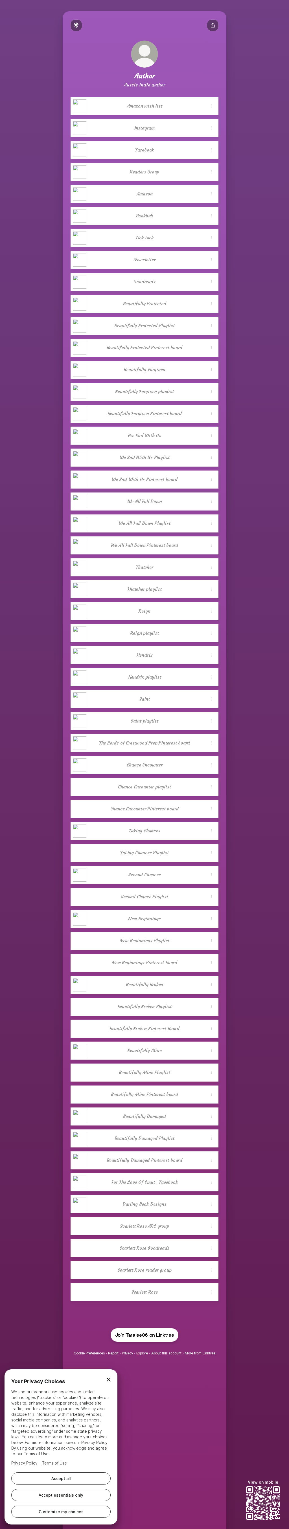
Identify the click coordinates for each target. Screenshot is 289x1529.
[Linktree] (76, 25)
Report (113, 1353)
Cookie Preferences (89, 1353)
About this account (166, 1353)
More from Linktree (200, 1353)
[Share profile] (212, 25)
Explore (142, 1353)
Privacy (127, 1353)
